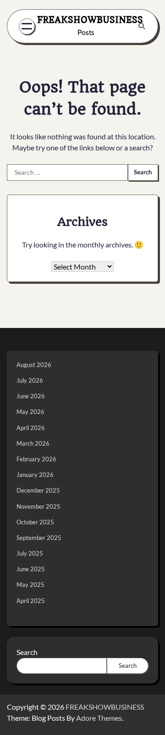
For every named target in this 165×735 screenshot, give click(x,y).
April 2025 (30, 600)
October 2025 (35, 522)
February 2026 (36, 459)
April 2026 (30, 427)
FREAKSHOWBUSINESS (90, 19)
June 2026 (30, 396)
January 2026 (35, 474)
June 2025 (30, 569)
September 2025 (38, 537)
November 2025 (38, 506)
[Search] (141, 26)
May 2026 (30, 411)
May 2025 (30, 584)
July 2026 (29, 380)
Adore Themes (99, 717)
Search (27, 652)
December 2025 (38, 490)
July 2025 (29, 553)
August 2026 (33, 364)
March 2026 (33, 443)
